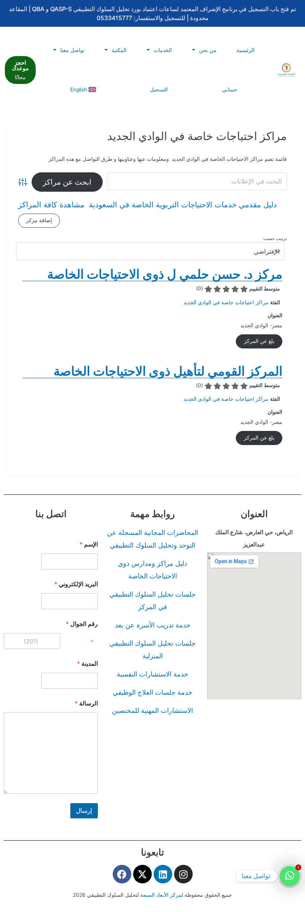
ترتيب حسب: (275, 238)
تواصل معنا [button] (72, 50)
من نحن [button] (207, 50)
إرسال (84, 810)
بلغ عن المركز (259, 341)
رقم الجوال (82, 623)
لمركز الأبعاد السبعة (162, 895)
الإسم (89, 544)
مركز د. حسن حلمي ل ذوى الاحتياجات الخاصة (164, 274)
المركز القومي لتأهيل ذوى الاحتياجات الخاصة (168, 371)
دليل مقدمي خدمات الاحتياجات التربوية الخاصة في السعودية (183, 205)
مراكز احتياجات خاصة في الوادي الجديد (226, 302)
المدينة (87, 663)
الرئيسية (245, 50)
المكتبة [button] (119, 50)
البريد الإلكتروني (76, 584)
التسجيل (159, 90)
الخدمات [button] (163, 50)
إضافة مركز (39, 220)
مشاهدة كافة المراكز (51, 205)
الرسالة (86, 703)
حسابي (229, 90)
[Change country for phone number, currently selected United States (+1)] (89, 641)
